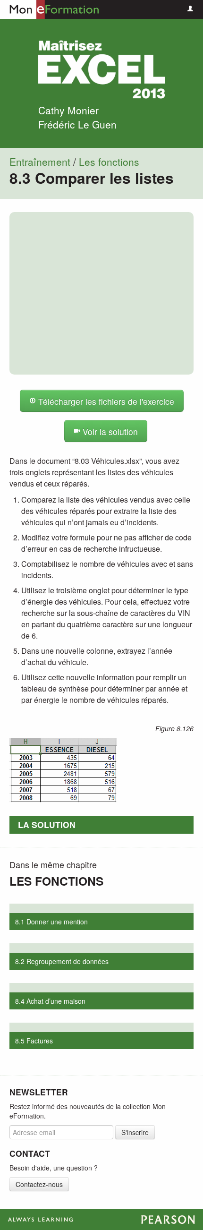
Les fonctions (109, 161)
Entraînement (39, 161)
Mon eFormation (49, 9)
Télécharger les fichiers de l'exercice (105, 401)
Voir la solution (109, 431)
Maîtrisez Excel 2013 (101, 69)
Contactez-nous (39, 1184)
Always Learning (101, 1219)
